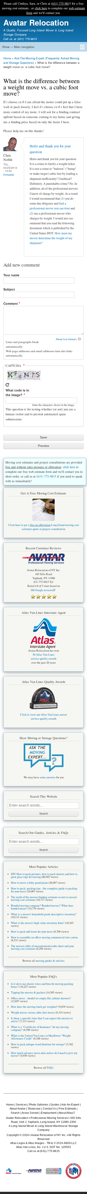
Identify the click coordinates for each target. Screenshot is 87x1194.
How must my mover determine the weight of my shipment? (51, 238)
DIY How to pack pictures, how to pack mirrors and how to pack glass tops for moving (44, 875)
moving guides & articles (50, 961)
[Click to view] (43, 757)
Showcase (34, 1108)
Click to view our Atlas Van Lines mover (43, 714)
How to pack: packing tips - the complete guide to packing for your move (44, 890)
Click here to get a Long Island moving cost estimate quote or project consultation (43, 527)
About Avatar (17, 1108)
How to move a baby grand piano (29, 883)
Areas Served (30, 1112)
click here (41, 8)
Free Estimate (67, 1108)
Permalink (8, 174)
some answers (48, 777)
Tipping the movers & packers (28, 992)
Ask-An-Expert (70, 1104)
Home (7, 58)
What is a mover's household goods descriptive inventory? (44, 914)
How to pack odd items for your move (32, 931)
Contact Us (50, 1108)
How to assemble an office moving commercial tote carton (44, 937)
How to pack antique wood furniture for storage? (38, 1044)
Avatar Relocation (36, 22)
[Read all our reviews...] (43, 596)
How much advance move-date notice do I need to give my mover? (44, 1054)
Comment (10, 303)
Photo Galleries (38, 1104)
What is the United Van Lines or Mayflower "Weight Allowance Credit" (41, 1037)
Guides (54, 1104)
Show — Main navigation (18, 47)
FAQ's (50, 1068)
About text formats (66, 339)
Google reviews (41, 590)
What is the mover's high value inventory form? (37, 923)
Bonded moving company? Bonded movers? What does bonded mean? (42, 907)
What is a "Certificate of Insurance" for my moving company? (40, 1028)
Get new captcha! (7, 385)
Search (15, 1112)
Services (21, 1104)
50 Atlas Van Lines (43, 654)
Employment (48, 1112)
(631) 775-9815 (61, 3)
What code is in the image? (17, 392)
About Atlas (65, 1112)
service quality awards (43, 658)
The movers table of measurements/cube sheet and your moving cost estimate (42, 947)
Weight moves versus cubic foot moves (33, 1012)
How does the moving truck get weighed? (34, 1007)
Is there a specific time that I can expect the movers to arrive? (42, 1019)
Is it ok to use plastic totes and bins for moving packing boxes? (42, 985)
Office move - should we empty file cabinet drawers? (41, 998)
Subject (9, 289)
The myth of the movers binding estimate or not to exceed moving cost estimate (44, 898)
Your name (11, 275)
